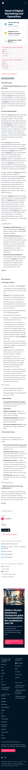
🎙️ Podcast (18, 666)
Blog (16, 669)
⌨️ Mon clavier (5, 569)
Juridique (3, 729)
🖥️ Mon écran (5, 571)
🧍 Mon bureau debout (7, 577)
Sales (2, 735)
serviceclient (5, 55)
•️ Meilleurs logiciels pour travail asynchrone (20, 691)
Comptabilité (4, 719)
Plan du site (18, 674)
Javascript (3, 664)
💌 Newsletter (19, 663)
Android (3, 685)
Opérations (4, 722)
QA (2, 713)
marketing (10, 95)
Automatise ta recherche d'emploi (12, 642)
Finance (3, 738)
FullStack (3, 698)
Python (3, 673)
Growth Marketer (7, 557)
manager (24, 445)
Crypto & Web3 (5, 707)
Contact (17, 677)
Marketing (21, 86)
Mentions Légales (7, 763)
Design (3, 710)
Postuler (4, 530)
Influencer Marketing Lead (10, 544)
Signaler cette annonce (6, 78)
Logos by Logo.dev (18, 763)
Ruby (2, 670)
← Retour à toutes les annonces (9, 74)
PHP (2, 667)
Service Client (4, 732)
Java (2, 676)
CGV (25, 761)
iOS (2, 682)
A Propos (17, 672)
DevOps (3, 716)
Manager (3, 701)
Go (2, 679)
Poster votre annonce (8, 750)
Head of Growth (7, 551)
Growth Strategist (8, 554)
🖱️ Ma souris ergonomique (8, 574)
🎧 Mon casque (5, 566)
